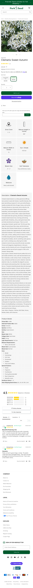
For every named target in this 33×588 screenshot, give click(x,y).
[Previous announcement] (3, 2)
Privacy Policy (16, 581)
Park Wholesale (7, 492)
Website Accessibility (8, 513)
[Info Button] (6, 67)
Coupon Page (6, 536)
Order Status (6, 525)
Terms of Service (17, 583)
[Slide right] (20, 54)
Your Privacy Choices (11, 516)
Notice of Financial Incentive (10, 501)
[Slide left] (13, 54)
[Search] (30, 12)
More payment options (16, 101)
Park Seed (10, 581)
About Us (5, 478)
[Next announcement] (30, 2)
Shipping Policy (25, 583)
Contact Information (24, 581)
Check (27, 114)
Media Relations (7, 483)
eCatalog (5, 530)
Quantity (3, 84)
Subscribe (16, 552)
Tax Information (7, 507)
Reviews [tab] (5, 417)
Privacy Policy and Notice (9, 504)
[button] (3, 8)
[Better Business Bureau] (16, 568)
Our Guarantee (7, 486)
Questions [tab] (15, 417)
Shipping (3, 69)
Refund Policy (9, 583)
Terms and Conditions (8, 510)
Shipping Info (6, 489)
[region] (16, 2)
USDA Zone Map (7, 528)
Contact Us (6, 480)
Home (2, 18)
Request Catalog (7, 533)
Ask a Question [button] (17, 412)
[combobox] (16, 12)
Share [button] (4, 105)
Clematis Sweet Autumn (23, 18)
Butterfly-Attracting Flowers (11, 18)
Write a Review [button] (17, 408)
